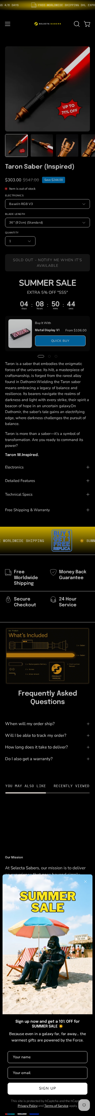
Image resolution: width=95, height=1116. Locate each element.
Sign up (47, 1088)
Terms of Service (56, 1106)
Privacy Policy (27, 1106)
